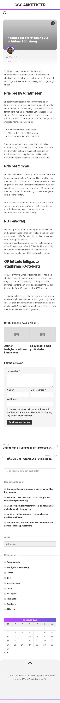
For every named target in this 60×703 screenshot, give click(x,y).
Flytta (10, 572)
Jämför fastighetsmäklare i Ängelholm (15, 349)
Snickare (11, 604)
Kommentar (13, 371)
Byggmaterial (13, 562)
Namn (10, 390)
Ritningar (11, 599)
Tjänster (11, 609)
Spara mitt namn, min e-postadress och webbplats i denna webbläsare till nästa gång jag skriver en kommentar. (29, 412)
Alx (45, 679)
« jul (6, 652)
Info (9, 61)
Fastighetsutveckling (18, 567)
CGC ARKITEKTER (30, 5)
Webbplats (12, 399)
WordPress (28, 679)
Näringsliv (12, 593)
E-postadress (38, 390)
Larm (9, 588)
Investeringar (14, 583)
